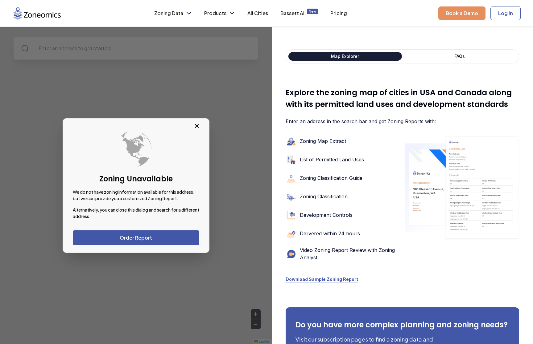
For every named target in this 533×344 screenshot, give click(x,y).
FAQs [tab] (459, 56)
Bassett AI (298, 13)
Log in (505, 13)
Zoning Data (168, 13)
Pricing (338, 13)
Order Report (136, 237)
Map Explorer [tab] (345, 56)
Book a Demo (462, 13)
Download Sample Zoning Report (322, 279)
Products (215, 13)
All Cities (257, 13)
